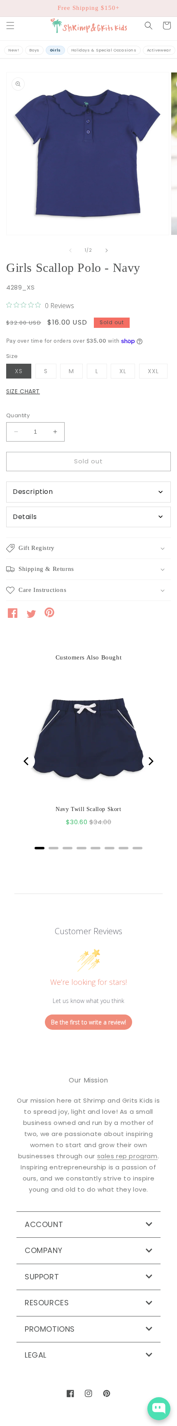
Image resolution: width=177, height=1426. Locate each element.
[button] (10, 25)
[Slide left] (70, 250)
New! (13, 50)
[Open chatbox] (158, 1408)
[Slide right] (107, 250)
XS (23, 373)
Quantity (18, 415)
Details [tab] (25, 516)
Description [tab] (33, 491)
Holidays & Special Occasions (104, 50)
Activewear (159, 50)
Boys (34, 50)
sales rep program (127, 1156)
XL (127, 373)
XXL (158, 373)
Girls (55, 50)
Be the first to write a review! (88, 1022)
